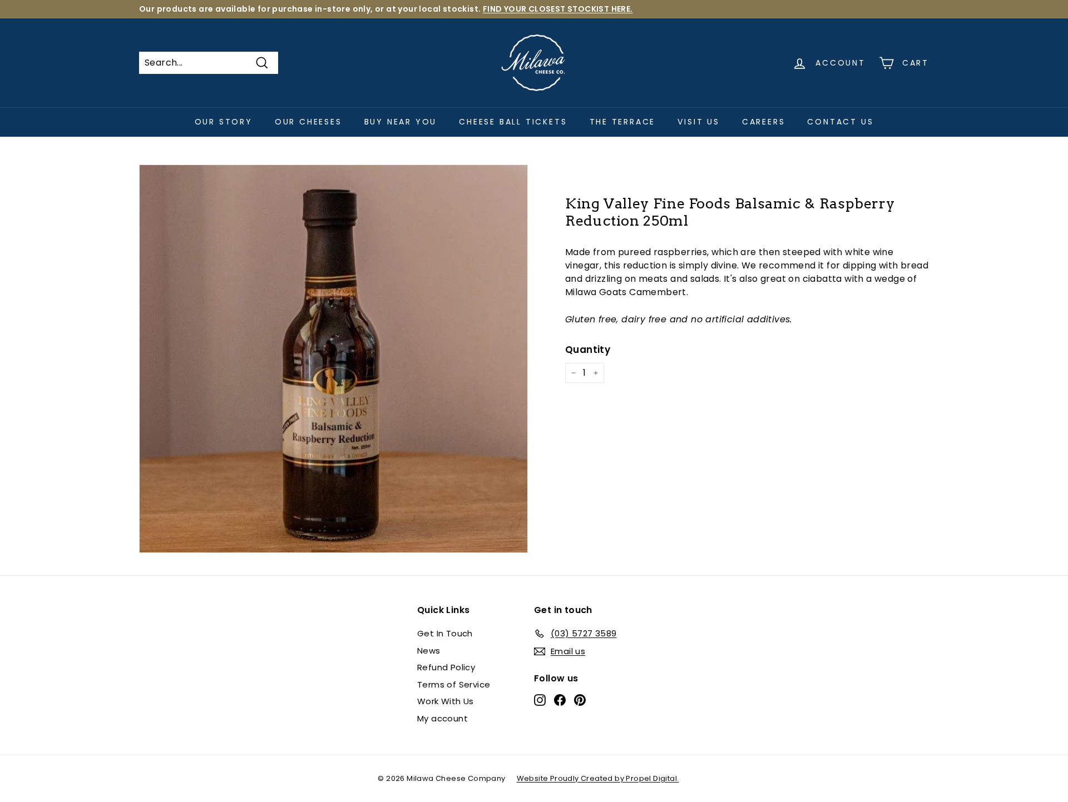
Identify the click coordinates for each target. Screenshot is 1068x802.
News (429, 650)
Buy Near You (400, 121)
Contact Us (840, 121)
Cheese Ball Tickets (513, 121)
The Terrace (623, 121)
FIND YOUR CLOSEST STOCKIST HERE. (558, 8)
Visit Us (698, 121)
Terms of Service (453, 684)
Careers (763, 121)
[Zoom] (333, 358)
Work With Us (445, 701)
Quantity (587, 349)
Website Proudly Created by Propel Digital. (598, 778)
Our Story (224, 121)
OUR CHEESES (308, 121)
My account (442, 718)
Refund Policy (446, 667)
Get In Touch (445, 633)
